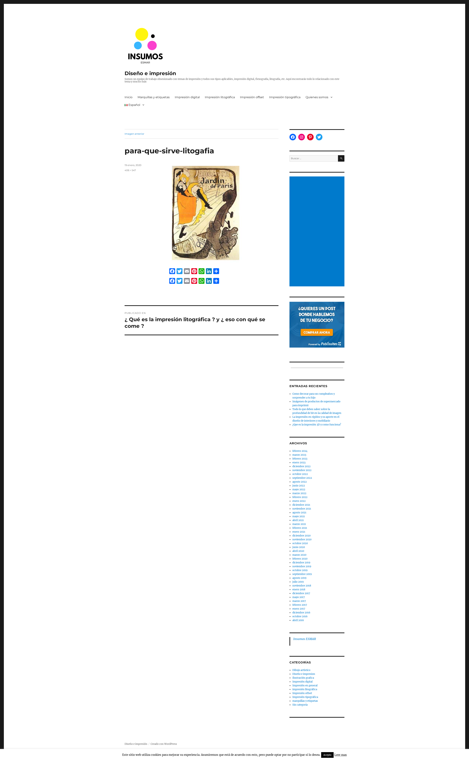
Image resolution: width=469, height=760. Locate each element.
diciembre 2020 (301, 535)
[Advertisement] (317, 232)
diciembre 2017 (301, 593)
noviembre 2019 (301, 566)
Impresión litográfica (220, 97)
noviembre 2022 (301, 470)
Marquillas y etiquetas (154, 97)
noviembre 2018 (301, 585)
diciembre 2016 (301, 612)
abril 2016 (298, 620)
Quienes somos (317, 97)
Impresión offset (252, 97)
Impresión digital (187, 97)
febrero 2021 (299, 528)
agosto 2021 (299, 512)
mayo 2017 (298, 597)
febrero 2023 (299, 458)
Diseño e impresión (150, 73)
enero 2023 (298, 462)
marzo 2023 (299, 454)
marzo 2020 (299, 554)
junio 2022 (298, 485)
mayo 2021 (298, 516)
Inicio (128, 97)
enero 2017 (298, 608)
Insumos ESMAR (304, 639)
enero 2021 (298, 531)
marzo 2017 (299, 601)
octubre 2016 (300, 616)
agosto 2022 (299, 481)
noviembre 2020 (301, 539)
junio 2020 (298, 547)
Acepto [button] (327, 755)
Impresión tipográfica (284, 97)
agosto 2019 (299, 578)
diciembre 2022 (301, 466)
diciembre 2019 (301, 562)
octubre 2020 (300, 543)
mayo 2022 (298, 489)
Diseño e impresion (303, 674)
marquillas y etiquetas (305, 700)
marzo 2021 (299, 524)
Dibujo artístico (301, 670)
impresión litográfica (304, 689)
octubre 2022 (300, 474)
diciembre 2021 (301, 504)
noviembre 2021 (301, 508)
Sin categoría (300, 704)
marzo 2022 (299, 493)
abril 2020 (298, 551)
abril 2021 (298, 520)
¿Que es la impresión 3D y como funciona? (316, 424)
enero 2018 (298, 589)
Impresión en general (304, 685)
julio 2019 (298, 581)
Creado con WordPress (164, 744)
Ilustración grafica (303, 677)
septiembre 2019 (302, 574)
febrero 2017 (299, 604)
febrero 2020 (299, 558)
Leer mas (340, 755)
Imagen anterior (134, 133)
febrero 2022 (299, 497)
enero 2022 (299, 501)
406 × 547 (130, 170)
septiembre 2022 (302, 477)
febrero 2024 (299, 451)
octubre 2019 (300, 570)
